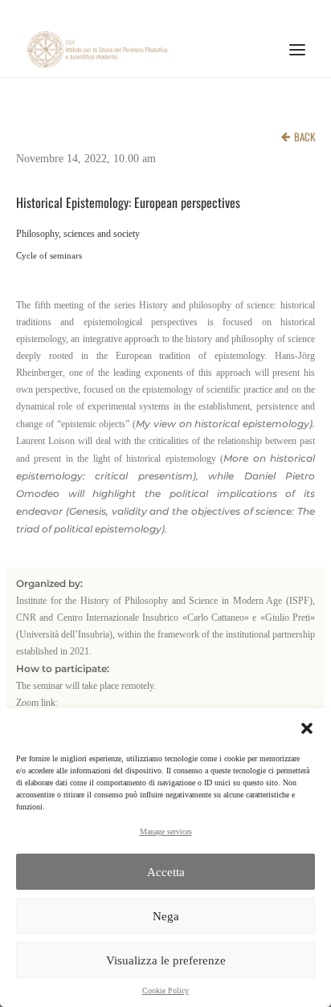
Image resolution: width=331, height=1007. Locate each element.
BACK (304, 136)
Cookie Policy (165, 990)
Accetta (166, 872)
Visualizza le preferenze (166, 960)
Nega (166, 916)
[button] (307, 728)
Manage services (166, 831)
